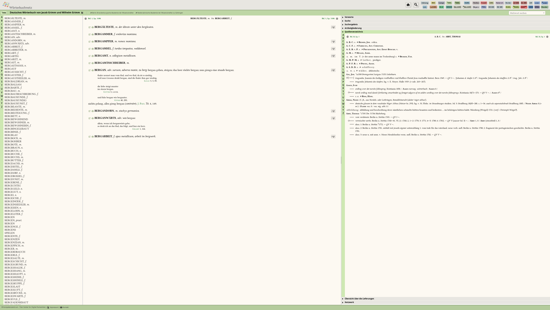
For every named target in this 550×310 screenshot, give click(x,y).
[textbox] (527, 13)
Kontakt (65, 307)
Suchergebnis (351, 24)
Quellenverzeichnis (354, 31)
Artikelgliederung (353, 28)
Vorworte (349, 17)
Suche (347, 21)
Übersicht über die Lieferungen (359, 298)
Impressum (53, 307)
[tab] (445, 17)
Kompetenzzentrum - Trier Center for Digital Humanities (24, 307)
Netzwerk (349, 302)
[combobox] (527, 13)
